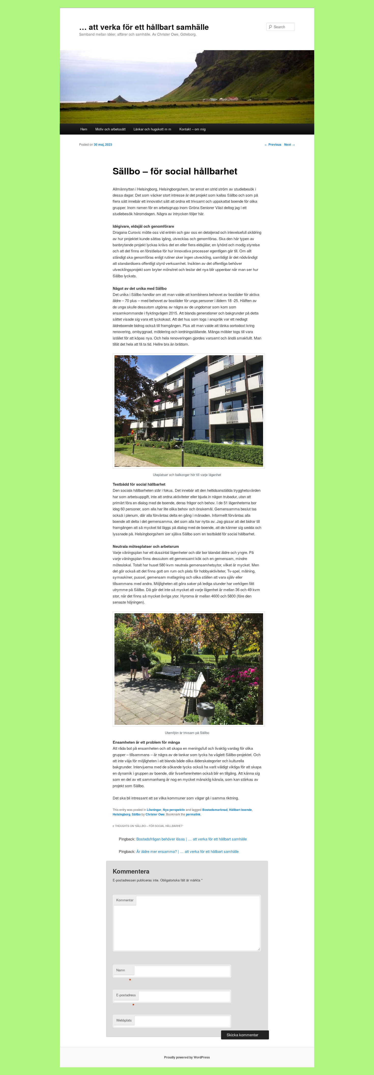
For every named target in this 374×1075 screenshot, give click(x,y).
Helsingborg (121, 814)
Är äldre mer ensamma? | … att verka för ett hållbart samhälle (187, 851)
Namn (123, 971)
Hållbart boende (240, 809)
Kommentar (124, 899)
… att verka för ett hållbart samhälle (144, 26)
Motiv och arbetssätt (110, 129)
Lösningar (154, 809)
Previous (273, 144)
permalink (193, 814)
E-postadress (126, 996)
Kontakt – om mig (192, 129)
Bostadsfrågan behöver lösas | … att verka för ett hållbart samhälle (191, 838)
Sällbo (136, 814)
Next (289, 144)
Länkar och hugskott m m (152, 129)
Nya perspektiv (174, 809)
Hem (83, 129)
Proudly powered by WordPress (187, 1057)
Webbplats (124, 1020)
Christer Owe (155, 814)
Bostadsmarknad (214, 809)
